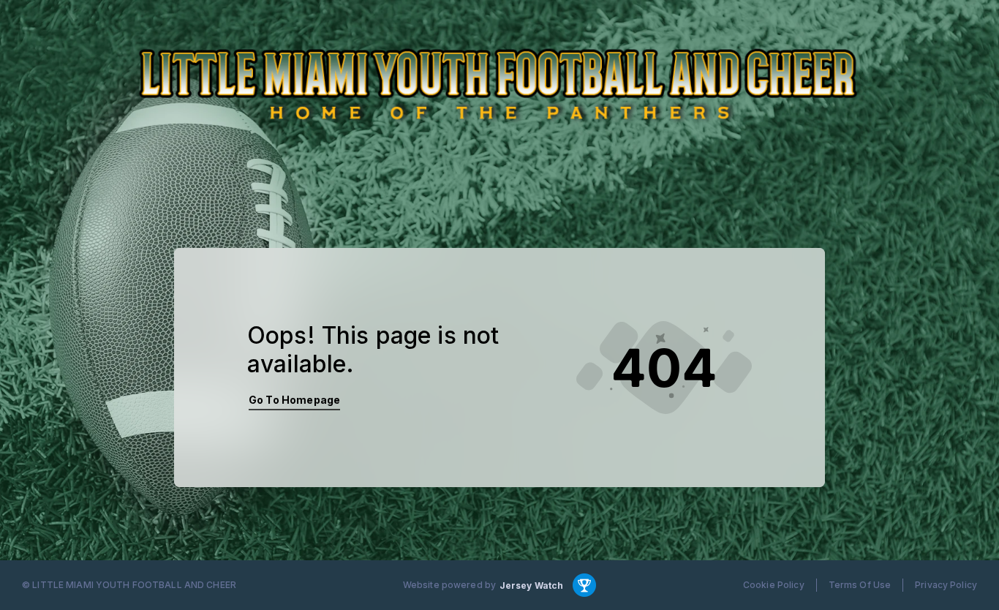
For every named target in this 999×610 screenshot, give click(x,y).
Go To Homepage (294, 400)
